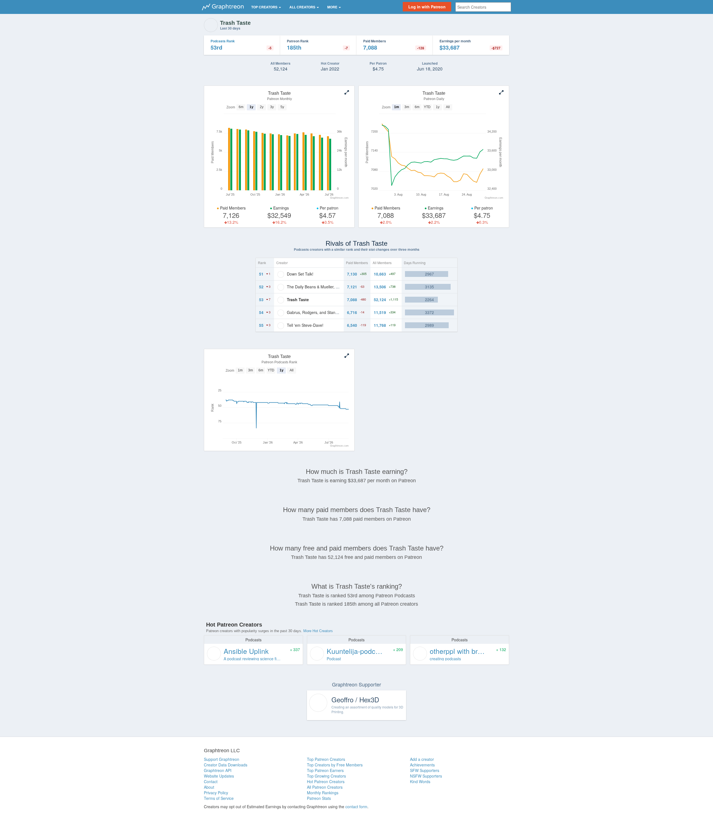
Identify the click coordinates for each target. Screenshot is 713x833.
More (332, 6)
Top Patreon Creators (326, 759)
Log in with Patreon (427, 6)
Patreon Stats (319, 798)
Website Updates (219, 776)
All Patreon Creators (325, 787)
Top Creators (264, 6)
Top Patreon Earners (325, 770)
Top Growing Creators (326, 776)
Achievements (422, 765)
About (209, 787)
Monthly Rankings (322, 792)
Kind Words (420, 781)
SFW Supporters (424, 770)
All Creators (302, 6)
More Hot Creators (318, 631)
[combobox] (483, 7)
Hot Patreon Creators (326, 781)
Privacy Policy (216, 792)
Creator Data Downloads (225, 765)
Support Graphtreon (221, 759)
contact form (356, 806)
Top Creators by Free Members (335, 765)
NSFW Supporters (426, 776)
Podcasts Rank (223, 40)
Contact (211, 781)
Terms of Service (219, 798)
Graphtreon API (217, 770)
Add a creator (422, 759)
